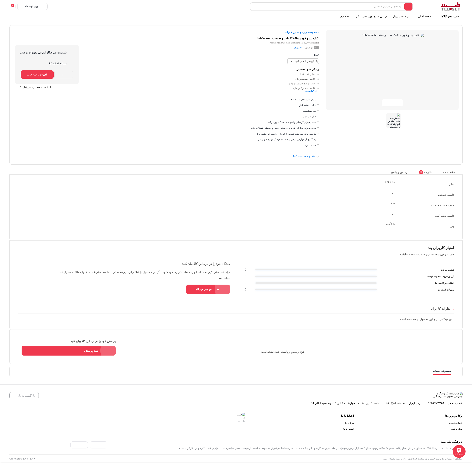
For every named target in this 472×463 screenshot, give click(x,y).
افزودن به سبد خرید (37, 74)
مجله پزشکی (456, 428)
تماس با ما (348, 428)
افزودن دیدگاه (203, 289)
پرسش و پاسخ (399, 171)
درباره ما (349, 423)
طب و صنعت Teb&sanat (304, 156)
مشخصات (449, 171)
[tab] (452, 172)
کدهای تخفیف (456, 423)
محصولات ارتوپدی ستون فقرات (302, 32)
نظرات (426, 171)
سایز (316, 54)
